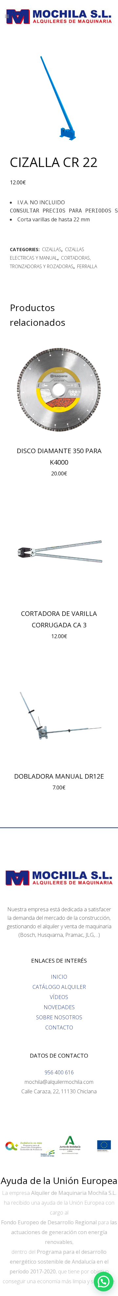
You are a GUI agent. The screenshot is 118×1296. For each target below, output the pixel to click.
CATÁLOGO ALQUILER (59, 987)
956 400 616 (59, 1072)
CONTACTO (59, 1027)
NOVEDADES (59, 1007)
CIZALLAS (51, 249)
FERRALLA (87, 266)
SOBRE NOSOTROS (59, 1017)
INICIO (59, 976)
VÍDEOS (59, 997)
